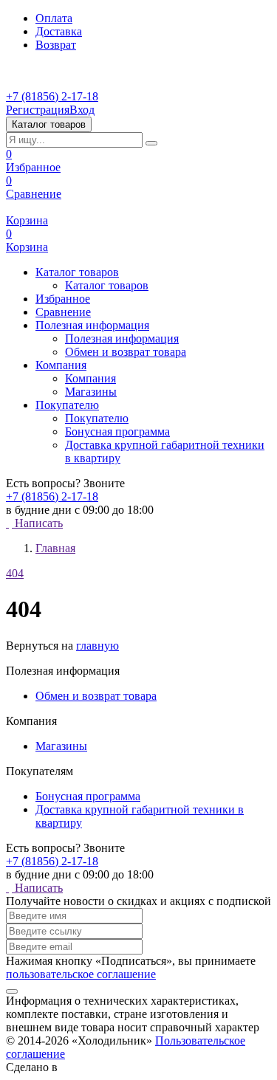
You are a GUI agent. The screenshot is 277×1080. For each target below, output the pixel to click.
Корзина (27, 220)
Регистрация (37, 109)
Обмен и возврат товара (125, 351)
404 (15, 573)
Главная (55, 548)
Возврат (55, 44)
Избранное (33, 160)
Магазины (91, 391)
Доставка (58, 31)
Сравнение (33, 187)
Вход (82, 109)
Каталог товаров (106, 285)
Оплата (53, 18)
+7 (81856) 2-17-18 (52, 96)
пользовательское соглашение (81, 974)
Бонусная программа (117, 431)
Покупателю (97, 418)
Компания (90, 378)
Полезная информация (122, 338)
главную (97, 645)
